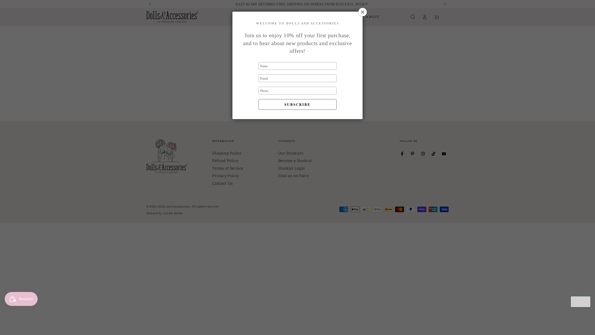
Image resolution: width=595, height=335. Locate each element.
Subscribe (297, 104)
